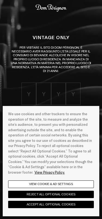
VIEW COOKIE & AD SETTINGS (51, 184)
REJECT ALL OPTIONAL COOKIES (51, 194)
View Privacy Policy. (50, 172)
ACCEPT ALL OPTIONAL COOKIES (51, 204)
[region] (51, 161)
